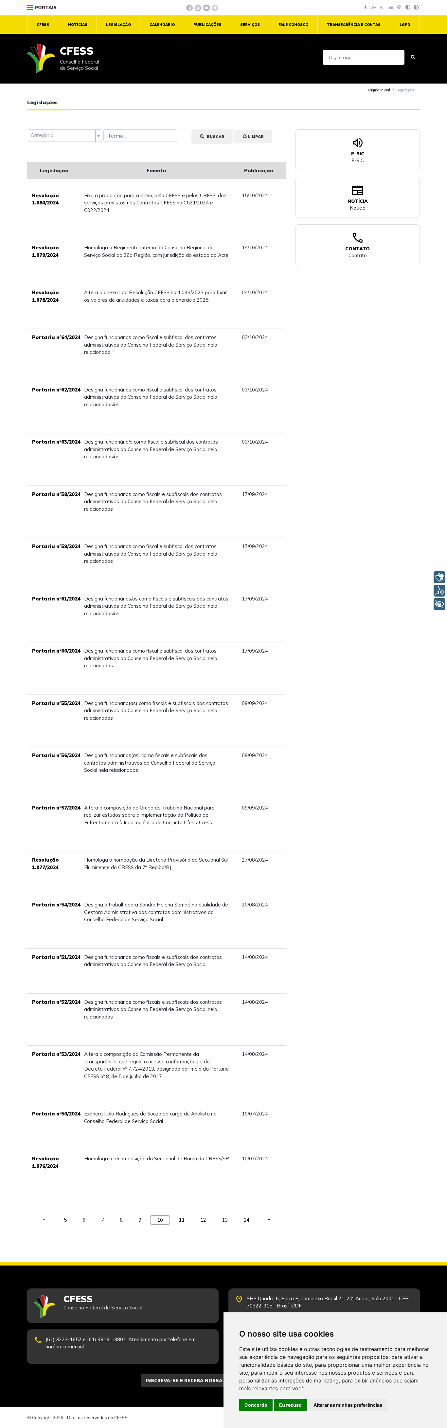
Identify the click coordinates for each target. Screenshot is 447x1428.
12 (203, 1220)
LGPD (405, 24)
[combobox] (65, 135)
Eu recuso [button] (290, 1405)
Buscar (215, 136)
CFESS (43, 24)
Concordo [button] (255, 1405)
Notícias (77, 24)
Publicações (207, 24)
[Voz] (439, 591)
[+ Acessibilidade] (439, 604)
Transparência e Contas (354, 24)
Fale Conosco (293, 24)
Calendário (162, 24)
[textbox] (62, 135)
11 (182, 1220)
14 (246, 1220)
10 (160, 1220)
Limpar (255, 136)
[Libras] (439, 577)
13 (225, 1220)
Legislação (118, 24)
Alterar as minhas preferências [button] (347, 1405)
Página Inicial (379, 90)
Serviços (250, 24)
